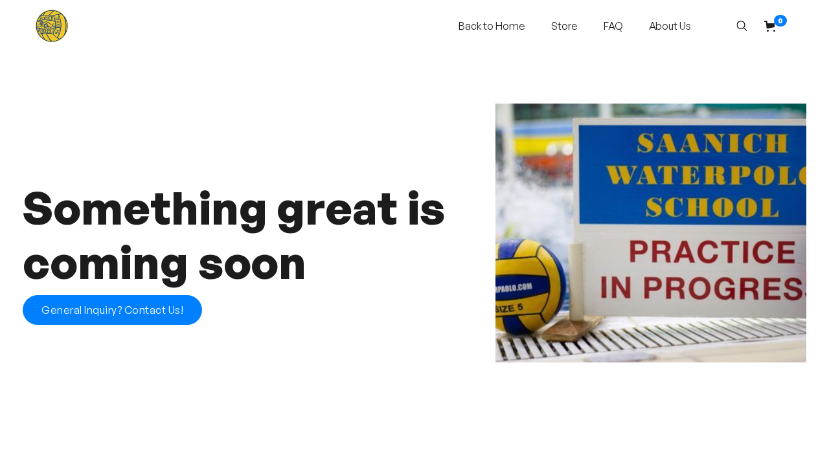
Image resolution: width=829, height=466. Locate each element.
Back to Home (492, 25)
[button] (775, 26)
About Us (670, 25)
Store (564, 25)
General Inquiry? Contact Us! (112, 310)
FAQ (613, 25)
